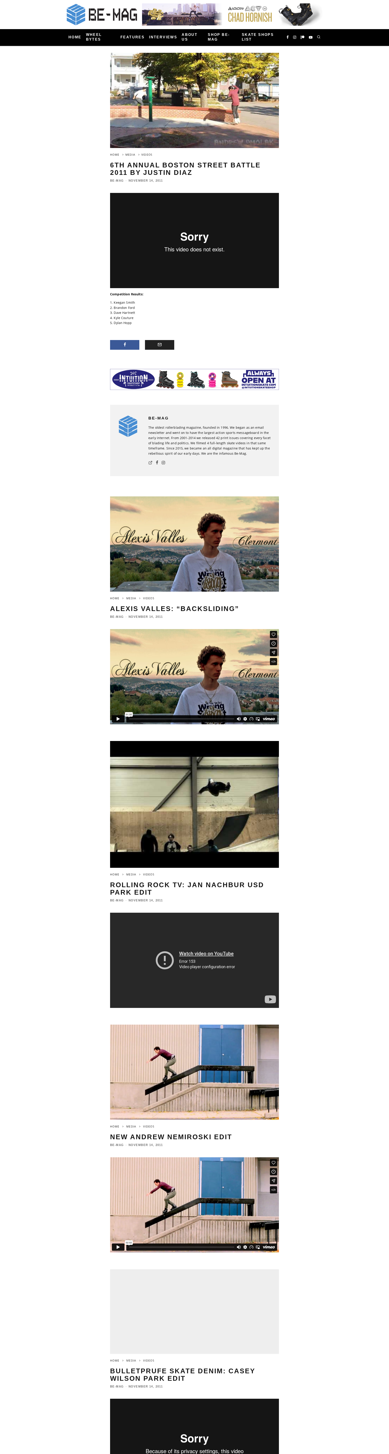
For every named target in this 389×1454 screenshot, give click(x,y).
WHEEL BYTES (94, 37)
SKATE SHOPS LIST (258, 37)
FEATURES (132, 37)
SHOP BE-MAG (219, 37)
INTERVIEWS (163, 37)
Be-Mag (117, 180)
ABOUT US (189, 37)
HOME (74, 37)
